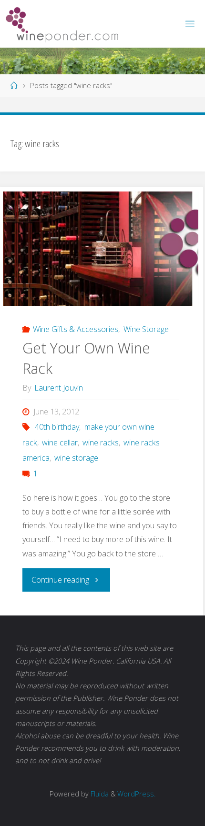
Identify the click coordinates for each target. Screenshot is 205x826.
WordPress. (136, 793)
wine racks (100, 442)
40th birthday (57, 427)
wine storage (76, 458)
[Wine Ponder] (62, 24)
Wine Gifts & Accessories (75, 329)
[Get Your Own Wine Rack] (100, 248)
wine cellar (60, 442)
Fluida (99, 793)
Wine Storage (145, 329)
